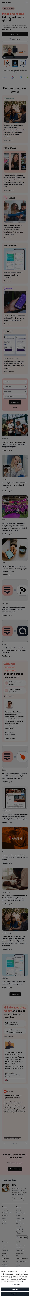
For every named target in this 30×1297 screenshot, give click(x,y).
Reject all (15, 1289)
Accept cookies (15, 1294)
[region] (15, 1282)
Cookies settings (15, 1284)
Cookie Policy (19, 1281)
